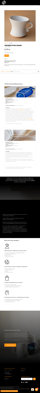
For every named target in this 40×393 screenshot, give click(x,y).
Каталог (11, 17)
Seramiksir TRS (21, 120)
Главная (6, 17)
